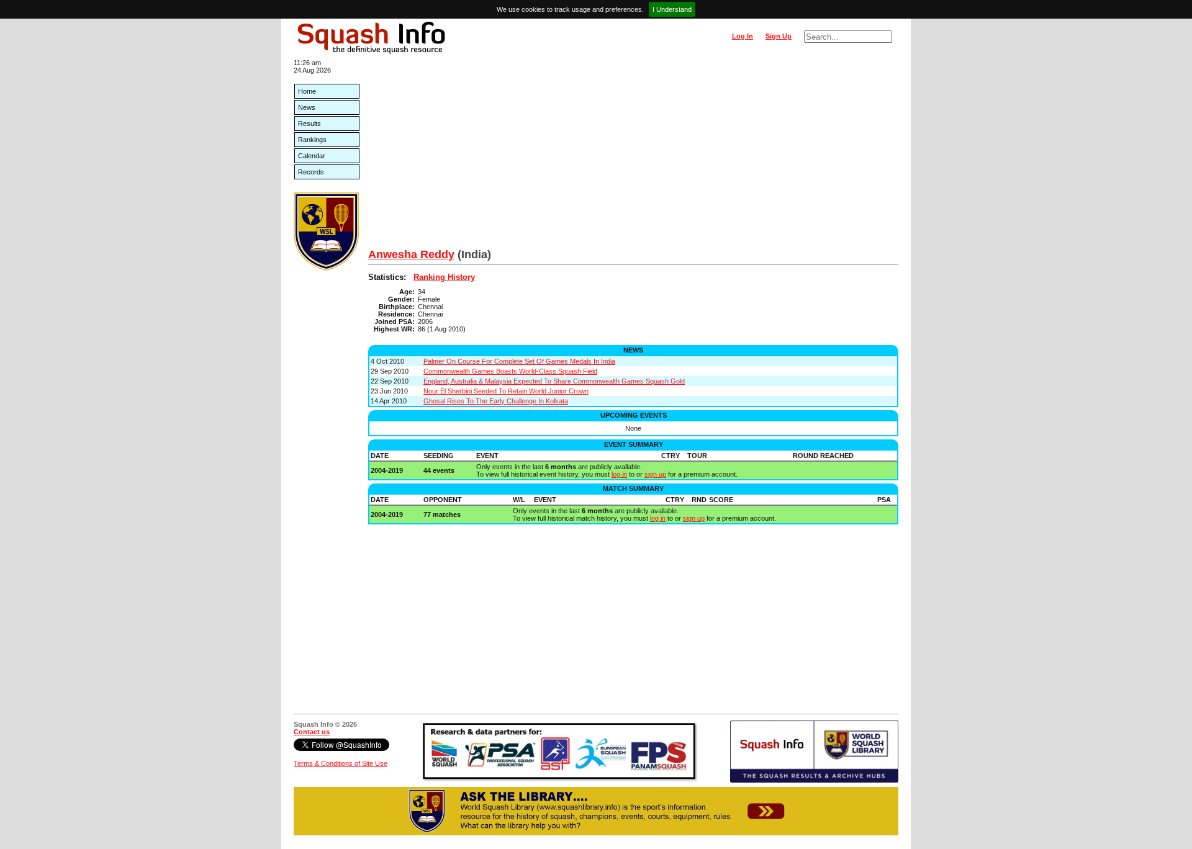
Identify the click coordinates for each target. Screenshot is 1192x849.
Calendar (311, 155)
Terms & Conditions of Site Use (340, 763)
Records (311, 172)
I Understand (672, 9)
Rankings (312, 139)
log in (619, 474)
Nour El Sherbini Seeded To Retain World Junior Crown (506, 391)
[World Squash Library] (326, 268)
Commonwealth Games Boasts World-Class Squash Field (510, 371)
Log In (742, 36)
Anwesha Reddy (411, 254)
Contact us (312, 731)
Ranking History (444, 277)
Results (309, 123)
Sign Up (778, 36)
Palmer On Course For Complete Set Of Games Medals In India (519, 361)
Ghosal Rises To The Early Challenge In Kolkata (495, 401)
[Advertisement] (633, 155)
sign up (655, 474)
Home (307, 91)
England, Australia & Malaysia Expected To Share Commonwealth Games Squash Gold (554, 381)
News (306, 107)
